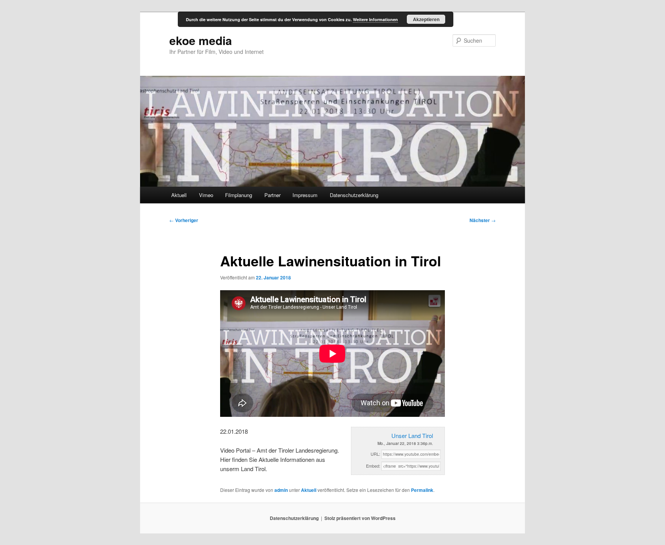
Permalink (422, 489)
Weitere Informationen (375, 19)
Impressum (304, 195)
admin (281, 489)
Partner (272, 195)
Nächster (483, 220)
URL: (375, 454)
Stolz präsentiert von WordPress (360, 518)
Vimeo (206, 195)
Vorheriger (183, 220)
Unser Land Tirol (412, 435)
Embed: (373, 466)
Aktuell (179, 195)
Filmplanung (238, 195)
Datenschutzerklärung (354, 195)
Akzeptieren (426, 19)
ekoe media (200, 40)
